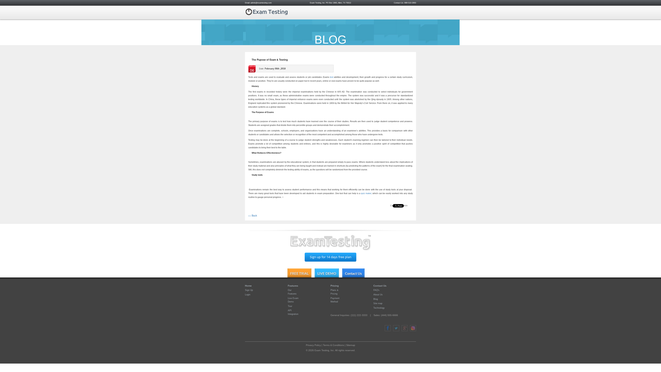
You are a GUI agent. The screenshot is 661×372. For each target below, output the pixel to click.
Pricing (334, 285)
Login (247, 294)
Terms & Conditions (333, 345)
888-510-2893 (410, 3)
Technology (379, 308)
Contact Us (353, 273)
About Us (378, 294)
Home (248, 285)
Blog (375, 299)
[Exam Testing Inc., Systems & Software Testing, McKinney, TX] (400, 350)
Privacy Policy (313, 345)
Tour (290, 306)
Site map (377, 303)
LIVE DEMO (326, 273)
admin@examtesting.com (261, 3)
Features (293, 285)
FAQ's (376, 290)
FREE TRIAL (299, 273)
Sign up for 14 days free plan (330, 257)
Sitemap (350, 345)
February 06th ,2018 (272, 68)
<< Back (252, 215)
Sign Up (249, 290)
